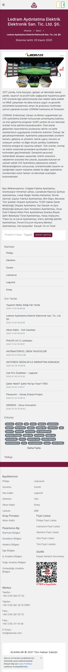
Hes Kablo (7, 493)
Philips (9, 253)
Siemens (10, 260)
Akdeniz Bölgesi (10, 544)
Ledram (6, 511)
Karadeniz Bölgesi (11, 538)
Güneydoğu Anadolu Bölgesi (13, 570)
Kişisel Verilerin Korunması (50, 556)
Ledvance (11, 275)
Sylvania (6, 487)
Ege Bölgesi (8, 550)
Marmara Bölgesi (11, 532)
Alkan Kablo (8, 505)
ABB (36, 511)
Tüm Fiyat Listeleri (46, 544)
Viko (36, 499)
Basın (38, 31)
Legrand (10, 282)
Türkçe (8, 457)
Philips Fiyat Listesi (46, 520)
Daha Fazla (33, 447)
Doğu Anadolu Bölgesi (14, 562)
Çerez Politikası (25, 664)
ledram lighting (43, 234)
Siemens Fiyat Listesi (47, 532)
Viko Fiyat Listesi (45, 538)
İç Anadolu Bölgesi (12, 556)
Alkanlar (27, 31)
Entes (9, 289)
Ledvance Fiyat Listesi (48, 526)
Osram (9, 267)
